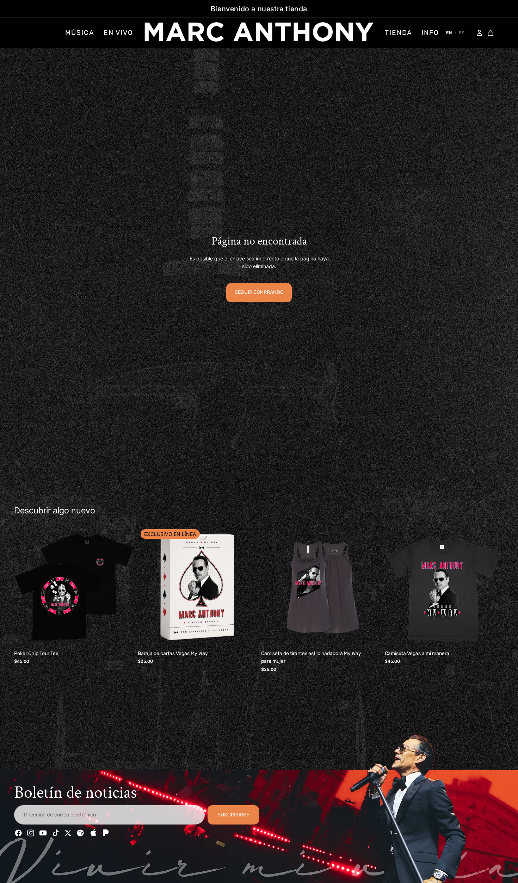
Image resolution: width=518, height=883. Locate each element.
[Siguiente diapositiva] (123, 587)
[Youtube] (43, 833)
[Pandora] (105, 833)
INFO (430, 33)
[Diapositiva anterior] (24, 587)
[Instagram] (30, 833)
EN (449, 32)
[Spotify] (80, 833)
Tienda (398, 33)
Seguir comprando (259, 292)
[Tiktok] (55, 833)
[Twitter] (68, 833)
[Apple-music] (92, 833)
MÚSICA (79, 33)
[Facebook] (18, 833)
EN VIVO (118, 33)
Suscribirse (233, 815)
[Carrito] (490, 34)
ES (461, 32)
